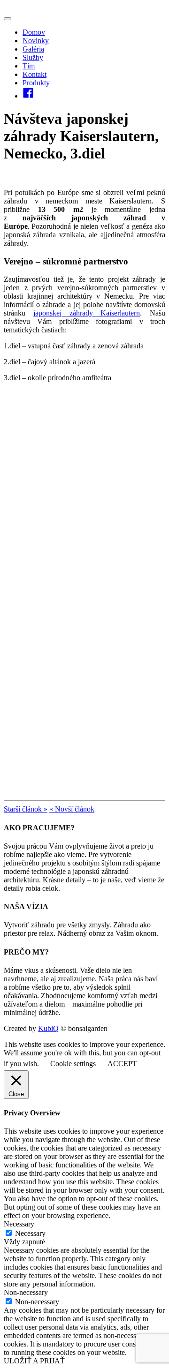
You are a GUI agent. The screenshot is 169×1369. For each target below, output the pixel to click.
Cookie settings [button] (73, 1064)
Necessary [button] (19, 1224)
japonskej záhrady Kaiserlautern (86, 313)
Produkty (36, 83)
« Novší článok (71, 809)
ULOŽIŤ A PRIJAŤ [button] (34, 1361)
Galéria (33, 49)
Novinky (36, 41)
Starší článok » (25, 809)
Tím (29, 66)
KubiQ (48, 1028)
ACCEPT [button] (122, 1064)
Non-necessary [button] (26, 1292)
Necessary (30, 1233)
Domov (34, 32)
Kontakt (34, 74)
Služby (33, 57)
